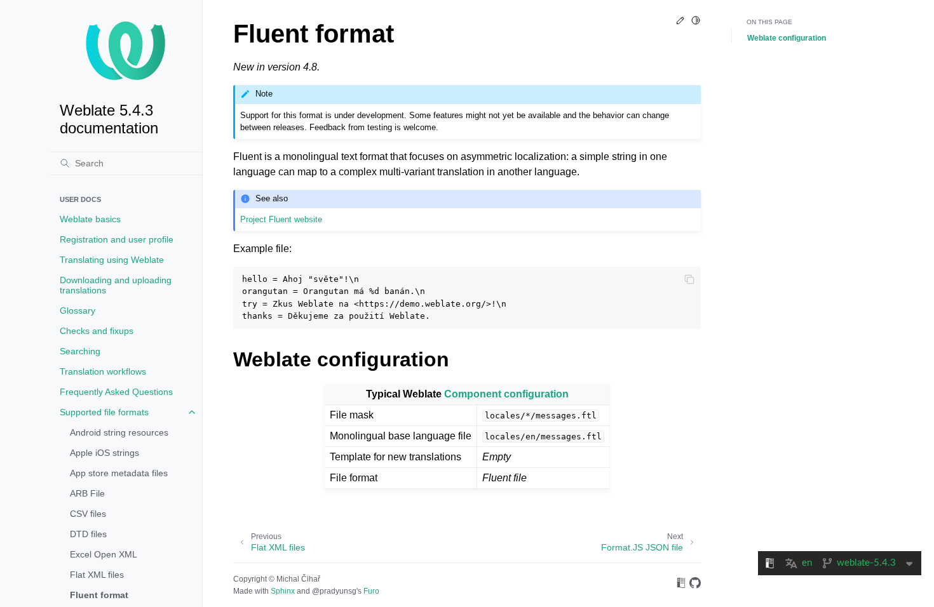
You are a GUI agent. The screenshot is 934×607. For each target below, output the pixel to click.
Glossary (77, 310)
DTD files (88, 534)
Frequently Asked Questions (116, 392)
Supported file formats (104, 412)
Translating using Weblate (112, 260)
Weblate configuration (786, 38)
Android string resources (119, 432)
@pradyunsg (334, 591)
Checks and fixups (96, 331)
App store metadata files (119, 473)
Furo (371, 591)
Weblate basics (90, 219)
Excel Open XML (103, 554)
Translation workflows (103, 371)
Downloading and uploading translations (116, 285)
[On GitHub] (695, 585)
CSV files (88, 514)
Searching (80, 351)
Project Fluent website (281, 219)
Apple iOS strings (104, 453)
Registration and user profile (116, 239)
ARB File (87, 493)
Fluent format (99, 595)
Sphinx (283, 591)
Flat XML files (97, 575)
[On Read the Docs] (681, 585)
